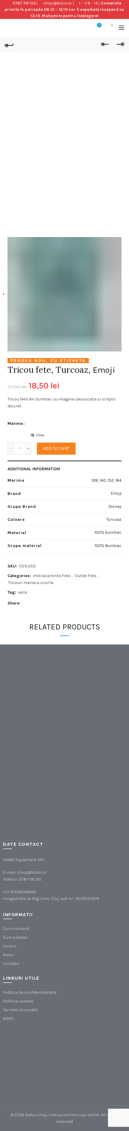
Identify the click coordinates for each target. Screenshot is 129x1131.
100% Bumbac (108, 545)
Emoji (104, 370)
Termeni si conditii (20, 1009)
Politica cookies (18, 1001)
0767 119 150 (24, 3)
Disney (115, 506)
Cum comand (16, 928)
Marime (15, 423)
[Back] (9, 45)
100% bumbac (108, 532)
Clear (40, 435)
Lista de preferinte (99, 25)
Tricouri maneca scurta (30, 582)
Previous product (105, 45)
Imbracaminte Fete (51, 575)
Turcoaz (114, 519)
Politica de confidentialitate (29, 992)
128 (95, 480)
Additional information (34, 468)
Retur (8, 954)
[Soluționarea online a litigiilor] (94, 1059)
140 (103, 480)
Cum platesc (15, 937)
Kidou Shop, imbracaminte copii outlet (62, 1114)
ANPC (8, 1018)
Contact (11, 963)
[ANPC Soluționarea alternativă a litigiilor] (33, 1059)
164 (119, 480)
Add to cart (56, 448)
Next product (120, 45)
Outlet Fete (85, 575)
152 (111, 480)
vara (22, 592)
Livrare (9, 946)
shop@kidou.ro (58, 3)
